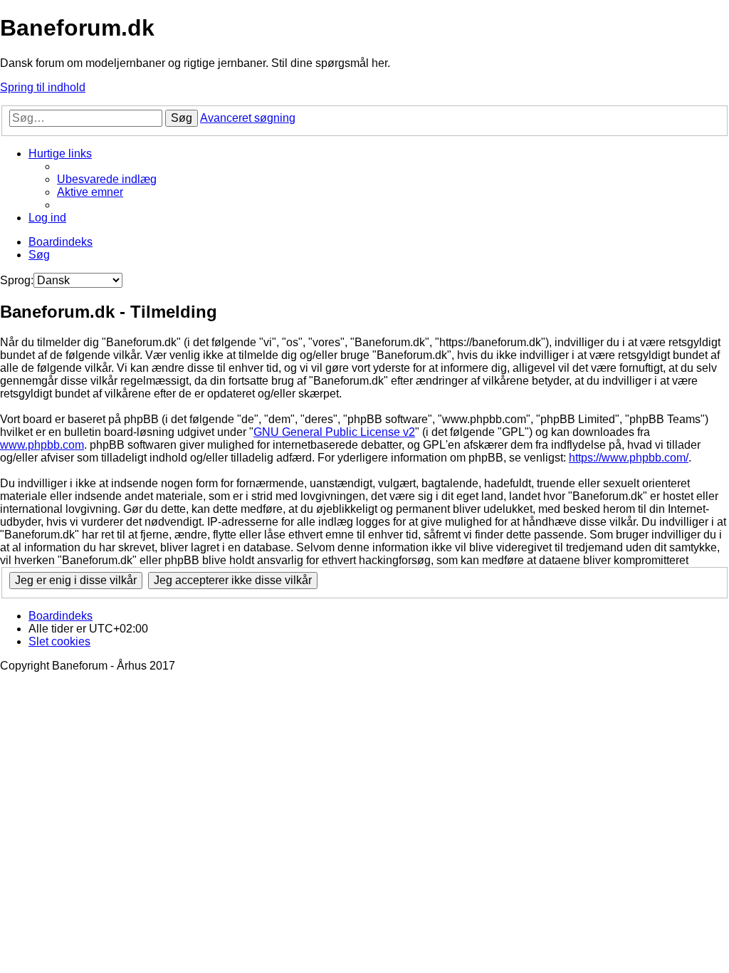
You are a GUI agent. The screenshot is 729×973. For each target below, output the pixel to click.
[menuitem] (107, 179)
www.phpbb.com (42, 445)
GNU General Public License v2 (334, 432)
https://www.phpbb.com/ (628, 458)
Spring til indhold (42, 87)
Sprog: (16, 280)
